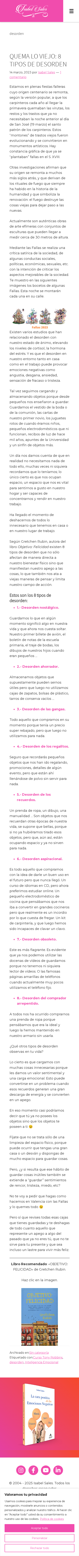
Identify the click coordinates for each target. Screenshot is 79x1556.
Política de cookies (52, 1519)
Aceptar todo (39, 1528)
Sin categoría (39, 1352)
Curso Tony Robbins (47, 1357)
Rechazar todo (39, 1548)
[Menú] (71, 11)
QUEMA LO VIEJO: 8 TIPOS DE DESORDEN (38, 60)
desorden (17, 1362)
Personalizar (39, 1538)
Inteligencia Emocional (41, 1362)
